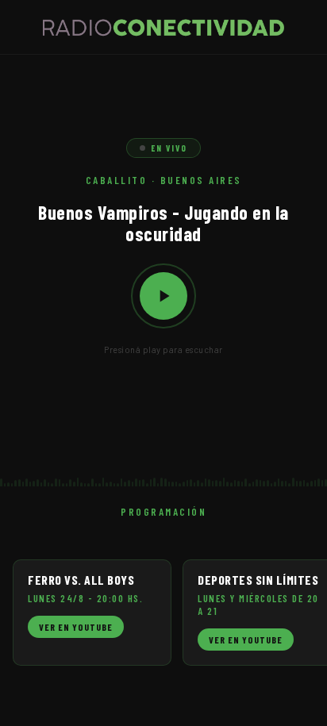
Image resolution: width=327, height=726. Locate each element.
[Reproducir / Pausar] (163, 296)
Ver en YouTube (76, 626)
